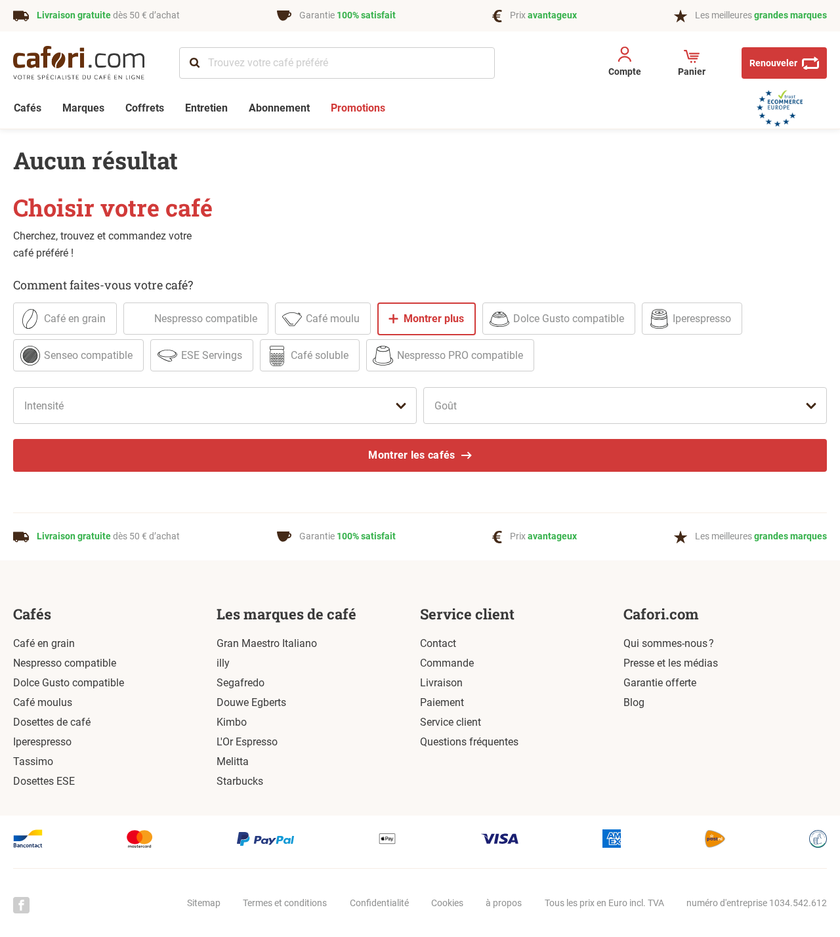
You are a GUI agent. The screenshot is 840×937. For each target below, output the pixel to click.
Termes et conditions (285, 903)
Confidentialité (379, 903)
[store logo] (88, 62)
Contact (438, 643)
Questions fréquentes (469, 742)
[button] (624, 63)
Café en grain (44, 643)
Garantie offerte (659, 683)
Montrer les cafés (411, 455)
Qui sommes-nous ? (668, 643)
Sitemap (203, 903)
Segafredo (240, 683)
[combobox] (337, 63)
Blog (633, 702)
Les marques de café (286, 613)
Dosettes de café (52, 722)
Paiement (442, 702)
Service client (467, 613)
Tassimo (33, 761)
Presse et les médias (670, 663)
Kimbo (232, 722)
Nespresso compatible (64, 663)
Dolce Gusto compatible (68, 683)
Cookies (447, 903)
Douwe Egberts (251, 702)
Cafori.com (661, 613)
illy (223, 663)
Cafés (32, 613)
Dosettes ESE (44, 781)
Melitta (233, 761)
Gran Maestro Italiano (267, 643)
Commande (447, 663)
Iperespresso (42, 742)
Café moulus (42, 702)
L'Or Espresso (247, 742)
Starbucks (240, 781)
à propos (504, 903)
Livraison (441, 683)
